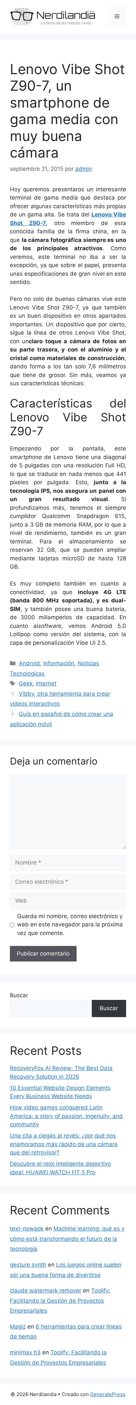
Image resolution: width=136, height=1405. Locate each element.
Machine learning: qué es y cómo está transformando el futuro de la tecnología (67, 1238)
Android (29, 663)
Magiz (18, 1326)
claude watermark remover (45, 1290)
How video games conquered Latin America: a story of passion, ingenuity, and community (66, 1116)
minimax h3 (25, 1352)
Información (58, 663)
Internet (46, 683)
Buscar (19, 995)
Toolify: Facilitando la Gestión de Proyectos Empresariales (60, 1300)
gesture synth (28, 1264)
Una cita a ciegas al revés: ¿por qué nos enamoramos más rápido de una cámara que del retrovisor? (64, 1144)
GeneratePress (107, 1394)
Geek (26, 683)
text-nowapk (27, 1228)
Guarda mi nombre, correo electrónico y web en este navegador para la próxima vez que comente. (70, 924)
